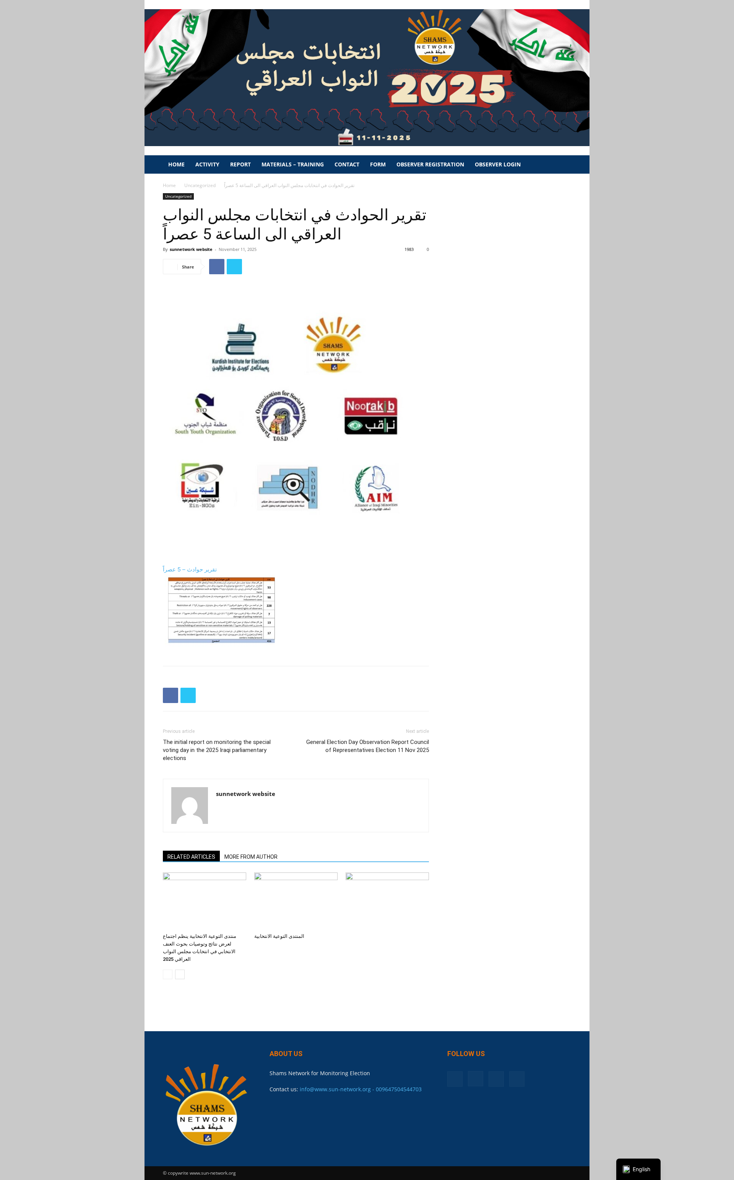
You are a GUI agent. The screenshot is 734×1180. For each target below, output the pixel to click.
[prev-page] (167, 974)
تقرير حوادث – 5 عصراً (190, 569)
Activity (207, 164)
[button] (562, 165)
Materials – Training (292, 164)
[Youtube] (517, 1079)
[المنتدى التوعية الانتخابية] (296, 901)
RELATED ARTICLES (191, 857)
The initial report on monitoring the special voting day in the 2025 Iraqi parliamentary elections (217, 750)
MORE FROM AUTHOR (251, 857)
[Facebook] (216, 266)
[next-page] (180, 974)
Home (176, 164)
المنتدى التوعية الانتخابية (279, 936)
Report (240, 164)
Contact (347, 164)
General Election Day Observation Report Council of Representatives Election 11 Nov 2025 (367, 746)
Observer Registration (430, 164)
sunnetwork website (191, 249)
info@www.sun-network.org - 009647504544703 (361, 1089)
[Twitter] (234, 266)
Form (378, 164)
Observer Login (498, 164)
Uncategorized (200, 185)
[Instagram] (475, 1078)
